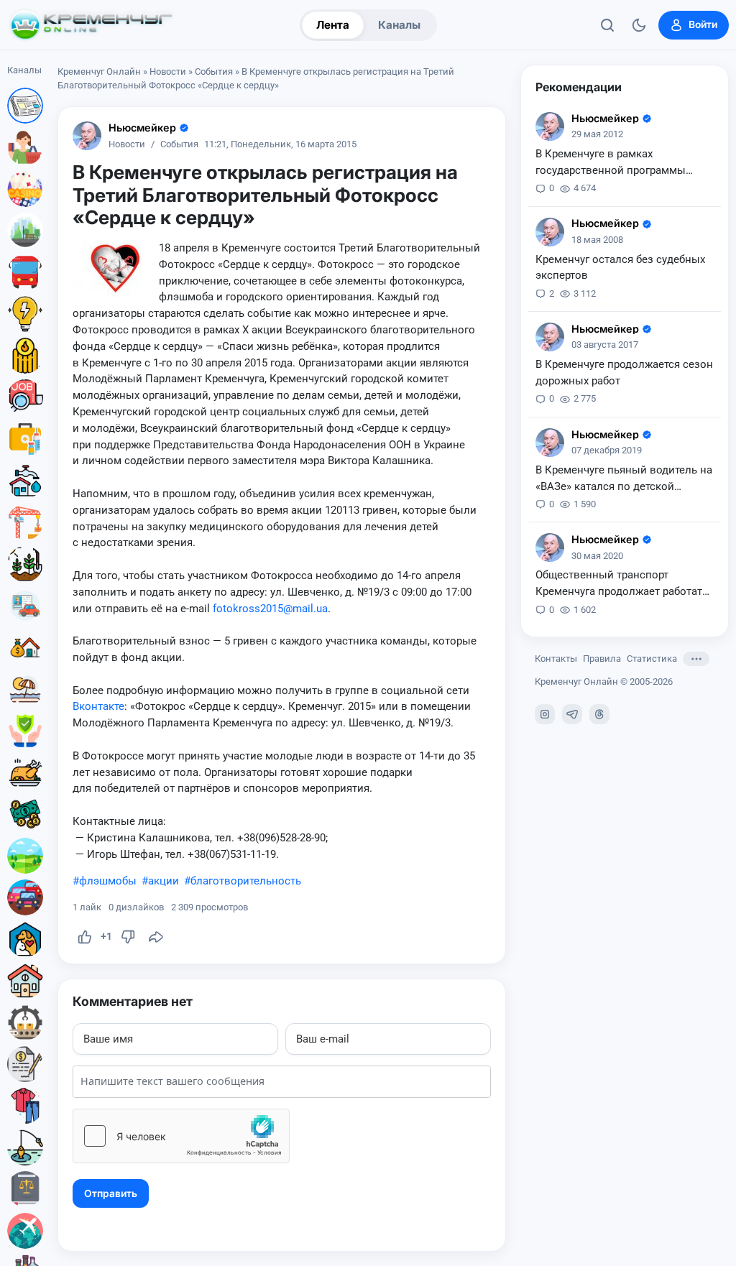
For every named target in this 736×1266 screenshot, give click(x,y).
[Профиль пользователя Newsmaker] (87, 135)
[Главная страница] (91, 25)
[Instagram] (545, 714)
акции (163, 880)
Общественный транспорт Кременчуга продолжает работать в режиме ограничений (621, 584)
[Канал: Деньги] (25, 814)
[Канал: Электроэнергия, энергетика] (25, 314)
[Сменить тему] (639, 25)
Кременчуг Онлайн (99, 71)
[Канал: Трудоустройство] (25, 397)
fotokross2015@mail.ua (270, 608)
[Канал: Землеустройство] (25, 856)
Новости (168, 71)
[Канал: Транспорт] (25, 272)
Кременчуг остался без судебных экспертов (620, 267)
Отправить (110, 1193)
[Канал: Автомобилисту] (25, 606)
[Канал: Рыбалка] (25, 1147)
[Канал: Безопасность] (25, 731)
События (214, 71)
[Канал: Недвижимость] (25, 647)
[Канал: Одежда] (25, 1106)
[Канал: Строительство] (25, 522)
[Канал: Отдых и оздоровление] (25, 689)
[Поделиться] (156, 937)
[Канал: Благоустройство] (25, 231)
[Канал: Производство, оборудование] (25, 1022)
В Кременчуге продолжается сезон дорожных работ (624, 372)
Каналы (399, 25)
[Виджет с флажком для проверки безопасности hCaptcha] (181, 1136)
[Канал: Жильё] (25, 981)
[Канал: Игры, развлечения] (25, 189)
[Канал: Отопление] (25, 356)
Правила (602, 658)
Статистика (652, 658)
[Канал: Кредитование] (25, 1064)
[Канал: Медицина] (25, 439)
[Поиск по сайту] (607, 25)
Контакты (556, 658)
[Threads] (599, 714)
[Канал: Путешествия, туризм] (25, 1231)
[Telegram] (572, 714)
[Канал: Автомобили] (25, 897)
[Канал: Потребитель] (25, 147)
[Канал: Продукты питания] (25, 772)
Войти (703, 24)
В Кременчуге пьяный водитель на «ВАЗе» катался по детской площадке (623, 479)
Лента (332, 25)
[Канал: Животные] (25, 939)
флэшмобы (108, 880)
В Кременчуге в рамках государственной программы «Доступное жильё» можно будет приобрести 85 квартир (620, 163)
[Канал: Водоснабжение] (25, 481)
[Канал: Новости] (25, 106)
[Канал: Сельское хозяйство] (25, 564)
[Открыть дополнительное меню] (696, 659)
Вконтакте (98, 706)
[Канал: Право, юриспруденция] (25, 1189)
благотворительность (245, 880)
